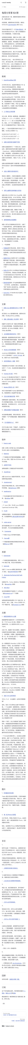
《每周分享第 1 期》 (14, 979)
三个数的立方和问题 (9, 111)
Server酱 (6, 538)
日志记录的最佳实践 (9, 396)
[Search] (21, 2)
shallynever (13, 488)
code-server (7, 522)
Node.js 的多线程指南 (10, 350)
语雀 (14, 993)
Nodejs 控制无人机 (9, 387)
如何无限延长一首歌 (9, 361)
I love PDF (7, 597)
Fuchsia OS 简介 (8, 373)
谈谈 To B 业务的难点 (10, 695)
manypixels (7, 555)
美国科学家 (6, 258)
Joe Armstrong (16, 963)
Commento (7, 531)
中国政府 (5, 248)
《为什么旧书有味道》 (9, 902)
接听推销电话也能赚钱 (10, 220)
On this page (22, 6)
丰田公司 (5, 270)
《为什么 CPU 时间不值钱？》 (11, 919)
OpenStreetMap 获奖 (10, 80)
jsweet (6, 502)
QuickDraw (7, 472)
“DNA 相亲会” (19, 29)
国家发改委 (6, 282)
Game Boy (6, 293)
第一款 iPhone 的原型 (10, 814)
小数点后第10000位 (17, 516)
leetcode (6, 566)
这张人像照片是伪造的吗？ (11, 171)
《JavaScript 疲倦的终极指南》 (12, 881)
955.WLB (6, 588)
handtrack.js (7, 491)
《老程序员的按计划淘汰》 (10, 868)
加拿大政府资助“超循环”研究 (12, 142)
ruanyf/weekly (12, 24)
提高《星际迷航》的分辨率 (11, 319)
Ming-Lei (6, 544)
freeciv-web (7, 443)
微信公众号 (9, 993)
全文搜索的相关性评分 (10, 334)
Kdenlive (6, 453)
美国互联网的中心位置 (10, 616)
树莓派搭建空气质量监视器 (11, 410)
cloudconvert (8, 482)
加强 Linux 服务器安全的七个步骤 (13, 308)
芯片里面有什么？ (9, 422)
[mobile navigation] (25, 2)
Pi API (5, 511)
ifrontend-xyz (8, 593)
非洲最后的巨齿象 (9, 793)
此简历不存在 (7, 465)
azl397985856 (13, 571)
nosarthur (9, 584)
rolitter (8, 498)
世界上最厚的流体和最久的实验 (12, 190)
